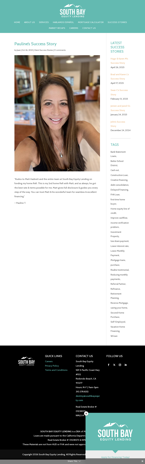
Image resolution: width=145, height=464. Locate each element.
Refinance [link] (115, 289)
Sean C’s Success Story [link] (119, 92)
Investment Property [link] (116, 234)
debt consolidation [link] (119, 185)
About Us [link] (29, 22)
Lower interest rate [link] (120, 246)
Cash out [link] (115, 170)
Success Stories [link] (117, 22)
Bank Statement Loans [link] (118, 154)
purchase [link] (115, 265)
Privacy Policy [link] (52, 365)
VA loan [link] (114, 336)
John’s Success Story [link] (118, 123)
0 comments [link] (60, 50)
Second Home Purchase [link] (117, 315)
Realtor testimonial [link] (120, 270)
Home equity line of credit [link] (120, 211)
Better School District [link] (117, 163)
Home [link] (17, 22)
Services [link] (44, 22)
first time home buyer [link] (118, 201)
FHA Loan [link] (115, 194)
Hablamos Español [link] (63, 22)
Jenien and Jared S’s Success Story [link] (120, 108)
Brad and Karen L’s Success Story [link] (120, 76)
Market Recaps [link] (57, 28)
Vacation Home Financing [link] (118, 329)
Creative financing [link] (119, 180)
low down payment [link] (120, 241)
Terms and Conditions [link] (56, 370)
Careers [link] (73, 28)
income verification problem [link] (120, 225)
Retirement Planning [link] (116, 296)
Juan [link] (19, 50)
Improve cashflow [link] (119, 218)
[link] (72, 10)
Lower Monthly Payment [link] (118, 253)
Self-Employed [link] (118, 322)
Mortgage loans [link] (118, 260)
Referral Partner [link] (118, 284)
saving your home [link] (119, 308)
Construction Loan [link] (119, 175)
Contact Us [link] (89, 28)
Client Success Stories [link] (43, 50)
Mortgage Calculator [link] (91, 22)
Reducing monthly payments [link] (119, 276)
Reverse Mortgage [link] (119, 303)
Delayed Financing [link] (119, 190)
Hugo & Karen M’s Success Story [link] (119, 60)
